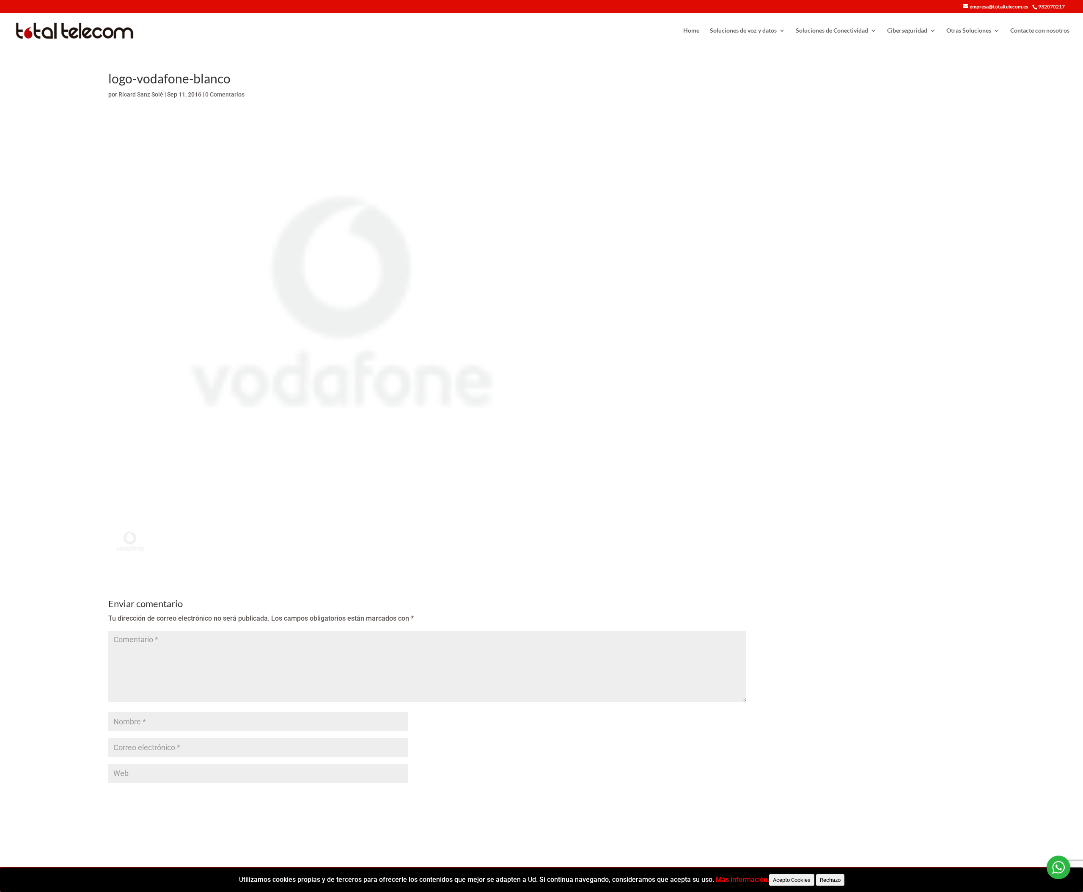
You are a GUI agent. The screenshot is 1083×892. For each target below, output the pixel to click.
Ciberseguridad (907, 31)
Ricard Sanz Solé (140, 94)
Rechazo (830, 880)
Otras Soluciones (968, 31)
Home (691, 31)
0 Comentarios (225, 94)
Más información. (742, 879)
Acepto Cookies (792, 880)
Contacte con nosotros (1039, 31)
